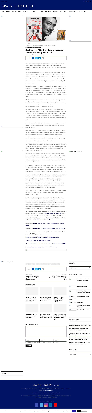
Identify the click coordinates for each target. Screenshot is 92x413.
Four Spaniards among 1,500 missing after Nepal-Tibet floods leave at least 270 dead (78, 329)
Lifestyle (55, 11)
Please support (29, 240)
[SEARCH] (89, 267)
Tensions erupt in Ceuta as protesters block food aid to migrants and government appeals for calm (80, 324)
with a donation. (41, 240)
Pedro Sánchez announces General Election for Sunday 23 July (57, 277)
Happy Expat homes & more (83, 310)
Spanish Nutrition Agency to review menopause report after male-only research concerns (79, 338)
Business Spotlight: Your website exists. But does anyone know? (31, 316)
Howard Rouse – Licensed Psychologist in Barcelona (82, 279)
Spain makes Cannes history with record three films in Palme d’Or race (46, 316)
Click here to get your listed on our (46, 244)
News (7, 11)
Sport (19, 11)
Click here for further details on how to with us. (41, 247)
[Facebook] (36, 405)
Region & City (26, 11)
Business (14, 11)
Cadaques (33, 263)
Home (2, 11)
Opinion (39, 47)
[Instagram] (46, 405)
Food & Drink (48, 11)
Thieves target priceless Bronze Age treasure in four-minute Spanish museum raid (79, 333)
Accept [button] (74, 411)
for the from (42, 237)
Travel (41, 11)
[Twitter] (41, 405)
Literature (35, 47)
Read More (84, 411)
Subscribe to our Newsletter (75, 11)
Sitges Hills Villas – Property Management (83, 306)
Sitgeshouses (80, 302)
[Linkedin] (50, 405)
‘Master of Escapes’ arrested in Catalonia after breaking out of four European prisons (79, 343)
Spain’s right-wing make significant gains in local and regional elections (33, 277)
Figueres (43, 263)
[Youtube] (55, 405)
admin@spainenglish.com (48, 401)
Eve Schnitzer (29, 54)
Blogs (27, 47)
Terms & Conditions (48, 390)
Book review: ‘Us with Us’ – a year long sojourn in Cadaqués (49, 228)
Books (29, 47)
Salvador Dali (57, 263)
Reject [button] (79, 411)
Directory (62, 11)
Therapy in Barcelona (82, 286)
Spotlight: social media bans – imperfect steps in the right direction (46, 299)
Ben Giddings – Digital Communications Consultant (83, 291)
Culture (34, 11)
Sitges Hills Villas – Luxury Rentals (83, 297)
